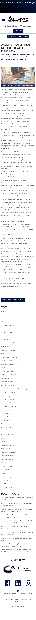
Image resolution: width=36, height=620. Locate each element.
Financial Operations (8, 350)
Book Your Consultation (18, 36)
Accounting (5, 378)
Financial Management (8, 452)
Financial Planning (7, 456)
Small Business (6, 484)
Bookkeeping (21, 59)
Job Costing (5, 470)
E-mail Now (18, 31)
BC (2, 318)
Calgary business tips (8, 343)
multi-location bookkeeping (10, 357)
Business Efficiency (7, 413)
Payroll (3, 473)
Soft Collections (6, 487)
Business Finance (6, 417)
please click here (13, 281)
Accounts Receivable (8, 59)
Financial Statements (8, 459)
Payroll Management (8, 477)
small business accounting (9, 364)
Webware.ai (22, 606)
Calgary (3, 438)
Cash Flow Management (9, 445)
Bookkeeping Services (8, 403)
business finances (7, 420)
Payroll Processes (7, 360)
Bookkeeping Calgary (8, 399)
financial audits (6, 448)
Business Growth (6, 424)
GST (2, 463)
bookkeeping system (8, 329)
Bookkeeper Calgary (8, 392)
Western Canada (7, 371)
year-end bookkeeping (8, 375)
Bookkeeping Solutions (8, 406)
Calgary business (6, 339)
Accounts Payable (26, 57)
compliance (5, 346)
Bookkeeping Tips (7, 410)
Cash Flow (4, 441)
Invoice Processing (7, 466)
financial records (6, 353)
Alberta (3, 311)
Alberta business (6, 315)
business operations (7, 332)
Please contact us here (12, 286)
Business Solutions (7, 427)
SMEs (3, 368)
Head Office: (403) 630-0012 (18, 26)
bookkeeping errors (7, 325)
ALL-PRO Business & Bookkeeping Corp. (14, 389)
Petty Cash (4, 480)
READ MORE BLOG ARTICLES (13, 300)
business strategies (7, 431)
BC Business (5, 322)
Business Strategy (7, 434)
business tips (5, 336)
